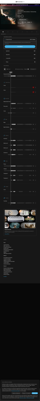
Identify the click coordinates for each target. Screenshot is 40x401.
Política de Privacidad (30, 397)
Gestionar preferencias (16, 393)
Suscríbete (20, 46)
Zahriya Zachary (26, 11)
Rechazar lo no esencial (26, 393)
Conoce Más (7, 43)
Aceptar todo (35, 393)
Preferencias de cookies (15, 390)
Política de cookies (23, 397)
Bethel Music (20, 11)
